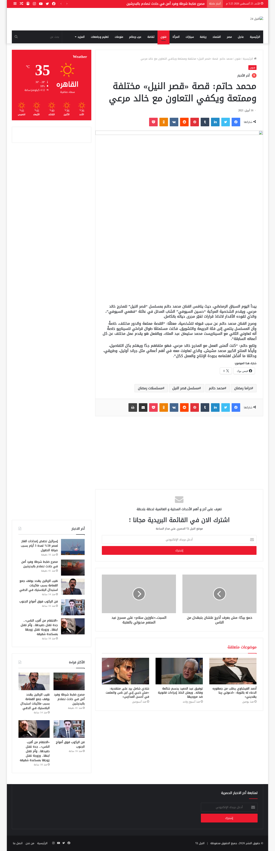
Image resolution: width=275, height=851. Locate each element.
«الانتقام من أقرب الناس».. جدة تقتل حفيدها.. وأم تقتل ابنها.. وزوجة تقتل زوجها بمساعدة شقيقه (39, 627)
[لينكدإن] (215, 122)
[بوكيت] (153, 122)
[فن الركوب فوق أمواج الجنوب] (73, 607)
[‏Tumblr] (205, 122)
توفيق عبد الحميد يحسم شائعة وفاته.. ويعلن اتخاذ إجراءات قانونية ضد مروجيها (180, 693)
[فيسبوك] (236, 122)
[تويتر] (225, 122)
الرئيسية (255, 36)
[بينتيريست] (194, 122)
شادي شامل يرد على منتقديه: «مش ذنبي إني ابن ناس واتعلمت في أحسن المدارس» (127, 693)
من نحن (30, 843)
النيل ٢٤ (200, 843)
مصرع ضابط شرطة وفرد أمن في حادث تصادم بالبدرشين (39, 564)
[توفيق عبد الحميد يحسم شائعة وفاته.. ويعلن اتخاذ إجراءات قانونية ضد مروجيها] (179, 671)
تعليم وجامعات (100, 36)
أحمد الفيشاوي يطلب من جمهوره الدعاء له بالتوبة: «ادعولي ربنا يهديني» (234, 693)
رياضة (203, 36)
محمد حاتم (217, 388)
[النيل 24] (256, 19)
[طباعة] (132, 407)
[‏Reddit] (184, 122)
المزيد (81, 36)
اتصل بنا (18, 843)
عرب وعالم (135, 36)
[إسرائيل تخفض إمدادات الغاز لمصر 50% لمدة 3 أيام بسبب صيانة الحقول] (73, 547)
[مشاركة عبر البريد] (143, 407)
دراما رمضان (242, 388)
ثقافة (150, 36)
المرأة (176, 36)
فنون (163, 36)
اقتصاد (216, 36)
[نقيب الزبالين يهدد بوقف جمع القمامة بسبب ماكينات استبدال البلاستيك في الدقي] (73, 587)
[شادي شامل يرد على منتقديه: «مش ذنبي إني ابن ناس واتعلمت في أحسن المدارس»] (125, 671)
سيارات (190, 36)
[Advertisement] (179, 267)
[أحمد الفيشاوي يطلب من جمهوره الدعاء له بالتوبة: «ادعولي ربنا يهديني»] (233, 671)
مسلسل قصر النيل (185, 388)
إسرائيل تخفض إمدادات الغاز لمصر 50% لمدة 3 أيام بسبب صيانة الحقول (39, 545)
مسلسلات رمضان (150, 388)
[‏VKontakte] (174, 122)
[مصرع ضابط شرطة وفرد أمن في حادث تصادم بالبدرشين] (73, 568)
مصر (229, 36)
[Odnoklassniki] (163, 122)
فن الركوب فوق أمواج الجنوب (38, 601)
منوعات (119, 36)
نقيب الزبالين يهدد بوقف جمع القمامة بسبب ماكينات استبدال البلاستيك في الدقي (38, 585)
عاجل (241, 36)
